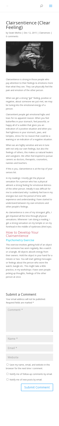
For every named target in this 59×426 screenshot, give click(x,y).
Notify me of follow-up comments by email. (31, 374)
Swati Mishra (15, 32)
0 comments (12, 36)
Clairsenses (44, 32)
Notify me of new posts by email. (26, 379)
